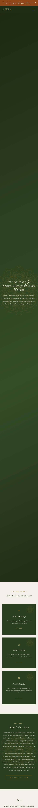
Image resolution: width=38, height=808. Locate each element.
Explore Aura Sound (19, 778)
